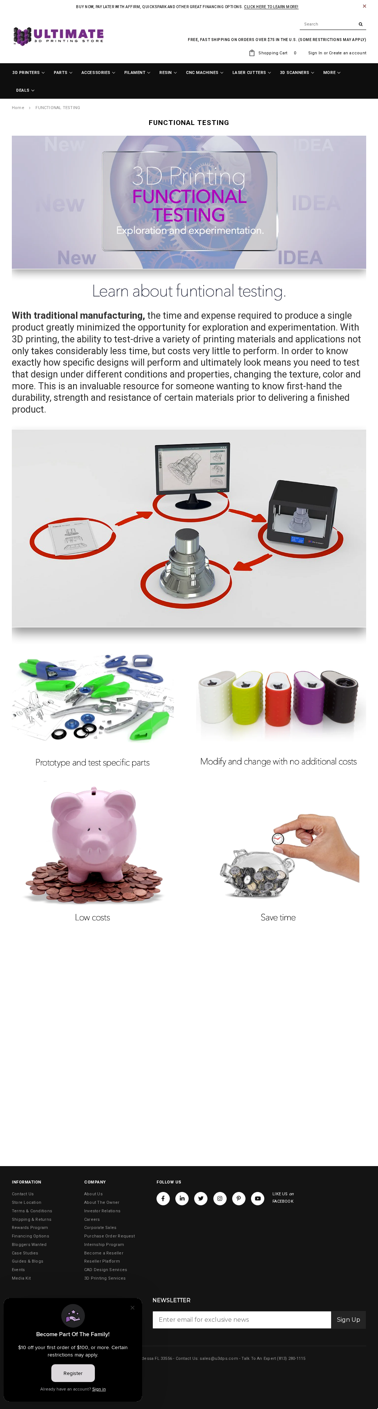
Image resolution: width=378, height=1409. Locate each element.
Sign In (315, 53)
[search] (333, 24)
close (364, 6)
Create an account (347, 53)
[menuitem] (29, 73)
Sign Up (348, 1319)
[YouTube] (257, 1198)
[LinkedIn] (182, 1198)
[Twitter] (200, 1198)
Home (18, 107)
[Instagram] (220, 1198)
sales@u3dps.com (219, 1358)
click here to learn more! (271, 7)
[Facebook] (163, 1198)
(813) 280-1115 (291, 1358)
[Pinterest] (238, 1198)
